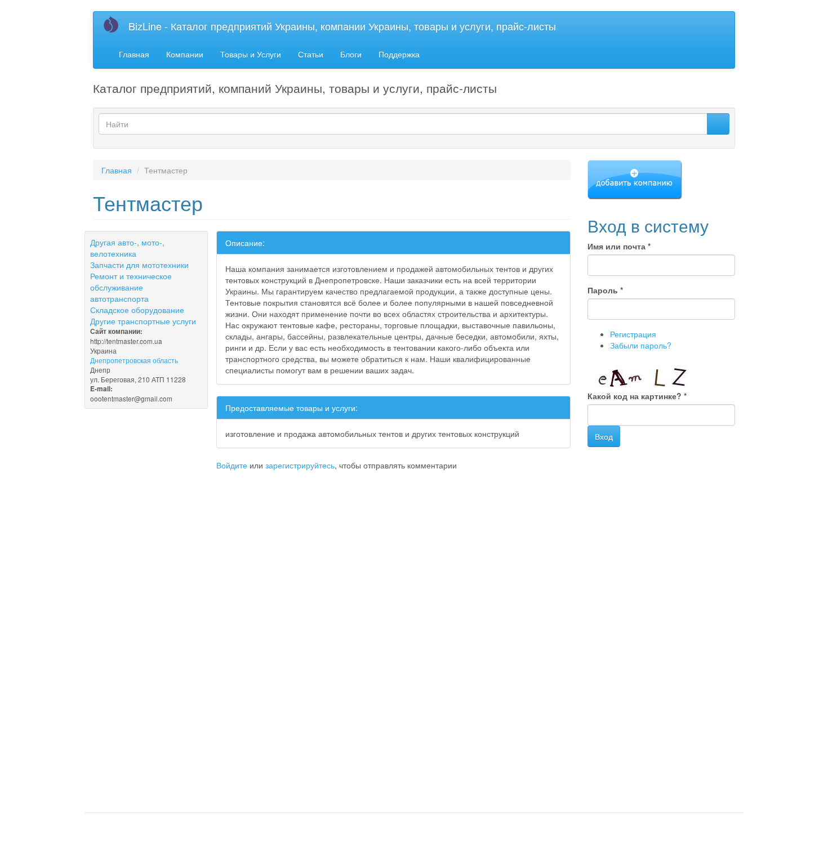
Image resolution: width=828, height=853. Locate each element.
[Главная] (115, 24)
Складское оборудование (137, 309)
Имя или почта (619, 246)
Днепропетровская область (134, 360)
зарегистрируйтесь (300, 465)
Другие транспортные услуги (143, 321)
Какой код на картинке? (637, 395)
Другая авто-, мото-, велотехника (127, 247)
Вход (604, 436)
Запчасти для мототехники (139, 264)
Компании (184, 54)
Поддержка (399, 54)
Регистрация (633, 334)
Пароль (605, 290)
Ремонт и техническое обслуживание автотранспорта (131, 287)
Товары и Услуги (250, 54)
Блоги (351, 54)
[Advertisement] (225, 493)
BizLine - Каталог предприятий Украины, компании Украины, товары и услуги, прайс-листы (342, 26)
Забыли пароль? (640, 345)
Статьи (310, 54)
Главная (134, 54)
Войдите (231, 465)
